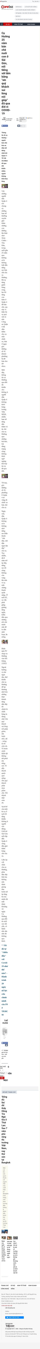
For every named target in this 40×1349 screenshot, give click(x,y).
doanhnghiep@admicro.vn (16, 1313)
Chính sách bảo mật (6, 1305)
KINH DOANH (31, 24)
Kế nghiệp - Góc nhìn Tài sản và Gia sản (27, 13)
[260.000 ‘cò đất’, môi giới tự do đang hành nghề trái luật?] (9, 1238)
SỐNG (15, 27)
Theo (5, 1032)
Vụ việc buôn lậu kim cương (24, 19)
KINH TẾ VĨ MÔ (18, 24)
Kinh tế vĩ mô (21, 1285)
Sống (13, 1288)
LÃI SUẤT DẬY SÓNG (31, 6)
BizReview (18, 6)
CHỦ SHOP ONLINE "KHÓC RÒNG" (25, 10)
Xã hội (17, 119)
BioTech (18, 16)
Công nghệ (5, 1288)
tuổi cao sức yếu (4, 1056)
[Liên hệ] (18, 126)
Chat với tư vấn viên (13, 1318)
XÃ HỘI (8, 24)
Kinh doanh (32, 1285)
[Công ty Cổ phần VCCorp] (10, 1325)
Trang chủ (5, 1285)
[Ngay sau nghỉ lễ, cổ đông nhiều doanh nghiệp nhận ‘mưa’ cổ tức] (4, 1237)
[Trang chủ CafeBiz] (2, 24)
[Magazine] (3, 1)
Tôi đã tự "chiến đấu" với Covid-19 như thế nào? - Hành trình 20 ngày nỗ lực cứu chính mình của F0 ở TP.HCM (5, 980)
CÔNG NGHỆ (5, 27)
